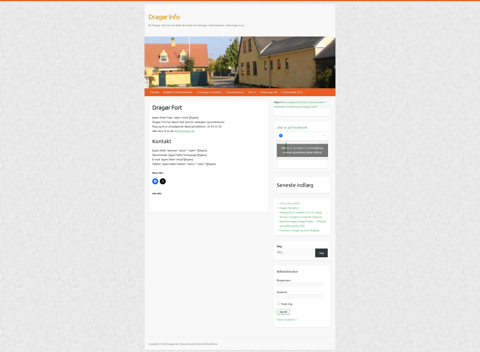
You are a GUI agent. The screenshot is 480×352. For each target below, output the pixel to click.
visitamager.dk (268, 92)
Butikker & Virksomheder (178, 92)
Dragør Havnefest (289, 208)
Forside (154, 92)
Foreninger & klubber (209, 92)
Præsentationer (235, 92)
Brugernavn (284, 280)
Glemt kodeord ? (287, 319)
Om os (252, 92)
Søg (279, 246)
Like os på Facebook (292, 127)
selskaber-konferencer (287, 106)
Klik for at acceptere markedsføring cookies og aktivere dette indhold (302, 150)
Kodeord (282, 292)
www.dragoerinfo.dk (293, 102)
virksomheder (316, 102)
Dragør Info (164, 17)
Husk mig (286, 303)
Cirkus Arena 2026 (289, 203)
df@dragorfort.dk (184, 130)
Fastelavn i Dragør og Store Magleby (300, 230)
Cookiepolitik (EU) (292, 92)
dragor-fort (309, 106)
